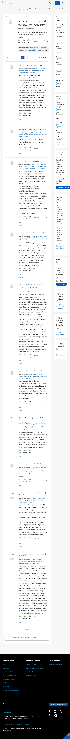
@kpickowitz (30, 232)
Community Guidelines (9, 679)
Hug (28, 42)
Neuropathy (60, 25)
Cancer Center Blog (31, 664)
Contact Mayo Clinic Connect (11, 690)
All (64, 20)
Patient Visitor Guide (31, 675)
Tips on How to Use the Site (60, 306)
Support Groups (15, 9)
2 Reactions (36, 148)
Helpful (23, 42)
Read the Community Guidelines (60, 246)
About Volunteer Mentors (10, 675)
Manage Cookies (25, 724)
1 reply (20, 225)
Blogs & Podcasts (31, 9)
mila (25, 28)
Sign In (64, 3)
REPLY (20, 119)
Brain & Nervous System (59, 55)
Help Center (63, 9)
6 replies (21, 122)
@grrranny (29, 65)
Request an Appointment (58, 704)
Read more (61, 284)
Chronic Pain (60, 69)
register (27, 637)
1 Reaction (35, 41)
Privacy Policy (16, 724)
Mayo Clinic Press (30, 672)
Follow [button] (59, 27)
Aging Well (59, 81)
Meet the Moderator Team (10, 672)
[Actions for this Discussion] (47, 41)
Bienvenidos (60, 355)
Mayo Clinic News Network (56, 664)
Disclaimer (6, 683)
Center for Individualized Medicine (35, 668)
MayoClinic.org (7, 712)
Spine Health (9, 17)
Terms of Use (6, 724)
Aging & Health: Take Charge (60, 104)
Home (4, 9)
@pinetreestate (33, 129)
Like (19, 42)
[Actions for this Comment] (46, 114)
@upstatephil (35, 418)
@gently (27, 161)
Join (57, 3)
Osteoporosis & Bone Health (60, 39)
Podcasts (59, 137)
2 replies (21, 277)
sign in (19, 637)
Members (51, 9)
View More (27, 629)
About (4, 664)
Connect (10, 3)
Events (42, 9)
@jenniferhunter (40, 493)
